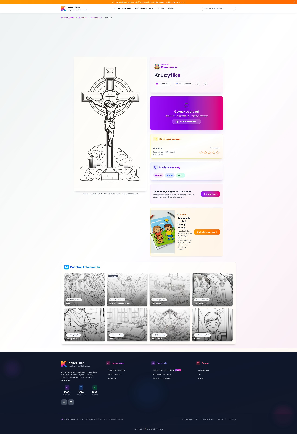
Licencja (232, 419)
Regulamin (222, 419)
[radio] (201, 152)
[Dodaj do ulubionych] (197, 83)
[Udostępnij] (205, 83)
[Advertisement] (148, 37)
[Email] (71, 402)
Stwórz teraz (212, 194)
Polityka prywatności (190, 419)
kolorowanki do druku (116, 419)
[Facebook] (64, 402)
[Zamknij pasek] (294, 2)
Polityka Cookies (208, 419)
